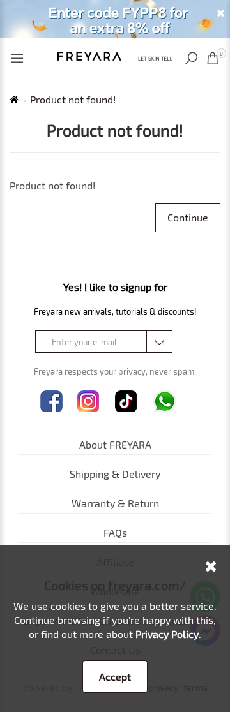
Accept (115, 677)
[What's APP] (165, 401)
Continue (187, 217)
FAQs (115, 532)
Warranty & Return (115, 503)
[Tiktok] (126, 401)
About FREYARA (115, 444)
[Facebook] (51, 401)
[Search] (192, 58)
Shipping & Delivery (115, 474)
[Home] (114, 54)
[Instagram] (88, 401)
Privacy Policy (167, 634)
